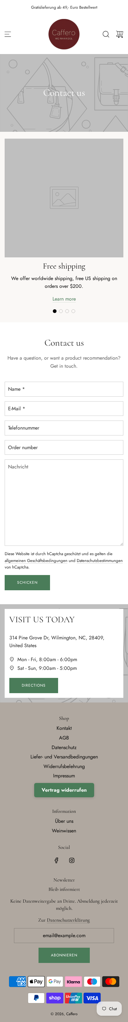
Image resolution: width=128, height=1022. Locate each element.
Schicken (27, 582)
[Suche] (106, 34)
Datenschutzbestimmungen (100, 561)
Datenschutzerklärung (68, 920)
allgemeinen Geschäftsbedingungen (36, 561)
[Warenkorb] (119, 34)
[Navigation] (8, 34)
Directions (34, 685)
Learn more (64, 298)
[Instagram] (72, 860)
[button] (55, 311)
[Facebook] (56, 860)
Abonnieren (64, 955)
